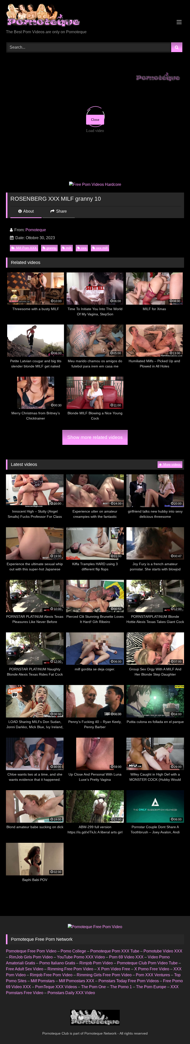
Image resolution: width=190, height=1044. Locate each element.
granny (51, 248)
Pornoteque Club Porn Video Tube (147, 963)
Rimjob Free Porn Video (51, 975)
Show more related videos (95, 437)
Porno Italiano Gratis (57, 963)
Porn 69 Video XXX (126, 957)
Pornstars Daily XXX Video (71, 993)
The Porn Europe (151, 987)
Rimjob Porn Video (96, 963)
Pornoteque (35, 230)
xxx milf (102, 248)
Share (61, 211)
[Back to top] (174, 1029)
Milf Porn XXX (26, 248)
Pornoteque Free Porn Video (31, 951)
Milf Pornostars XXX (76, 981)
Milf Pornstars (43, 981)
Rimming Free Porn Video (70, 969)
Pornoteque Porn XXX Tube (114, 951)
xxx (83, 248)
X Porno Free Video (151, 969)
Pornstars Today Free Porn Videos (128, 981)
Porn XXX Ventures (153, 975)
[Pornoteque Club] (95, 16)
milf (68, 248)
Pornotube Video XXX (162, 951)
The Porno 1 (121, 987)
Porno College (73, 951)
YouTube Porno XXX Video (81, 957)
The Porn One (93, 987)
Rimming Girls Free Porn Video (104, 975)
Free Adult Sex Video (24, 969)
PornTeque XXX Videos (56, 987)
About (28, 211)
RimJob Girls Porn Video (31, 957)
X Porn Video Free (113, 969)
